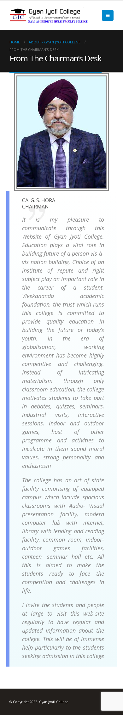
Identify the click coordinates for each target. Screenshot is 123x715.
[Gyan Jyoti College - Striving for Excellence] (48, 15)
